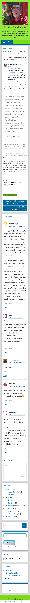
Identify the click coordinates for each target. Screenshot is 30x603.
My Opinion (10, 503)
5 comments (21, 53)
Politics (8, 508)
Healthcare (9, 497)
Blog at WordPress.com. (15, 599)
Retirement (10, 511)
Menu (9, 42)
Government (10, 495)
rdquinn (20, 51)
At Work (8, 489)
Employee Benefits (12, 492)
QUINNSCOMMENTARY (15, 27)
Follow (9, 542)
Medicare (9, 500)
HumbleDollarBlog (12, 573)
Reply (5, 307)
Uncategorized (11, 516)
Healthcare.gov (11, 570)
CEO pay (5, 195)
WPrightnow (12, 195)
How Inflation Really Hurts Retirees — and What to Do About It (14, 202)
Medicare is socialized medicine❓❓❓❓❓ (14, 208)
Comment (21, 476)
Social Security (11, 514)
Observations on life (8, 53)
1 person (10, 303)
